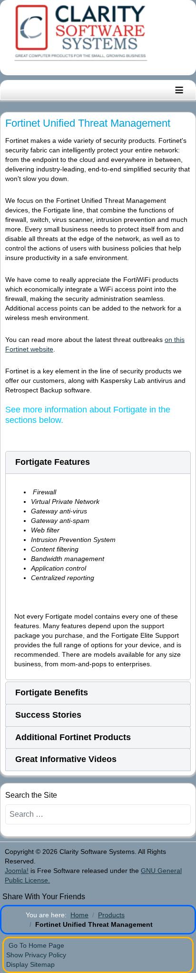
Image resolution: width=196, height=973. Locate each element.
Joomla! (17, 870)
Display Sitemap (30, 964)
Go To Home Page (36, 945)
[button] (98, 462)
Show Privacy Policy (36, 955)
